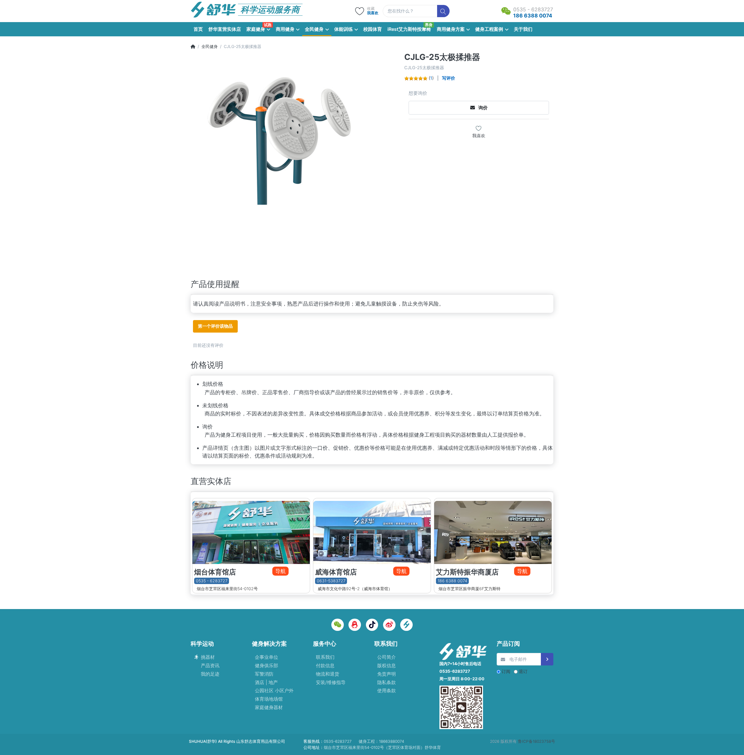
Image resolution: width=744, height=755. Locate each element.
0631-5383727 (331, 580)
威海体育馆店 (336, 572)
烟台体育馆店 (215, 572)
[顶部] (193, 46)
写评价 (448, 78)
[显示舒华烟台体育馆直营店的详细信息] (251, 531)
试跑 (267, 24)
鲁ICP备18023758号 (536, 741)
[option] (296, 157)
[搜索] (443, 11)
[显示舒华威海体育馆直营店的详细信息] (372, 531)
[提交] (547, 659)
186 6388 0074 (452, 580)
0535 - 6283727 (212, 580)
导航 (280, 571)
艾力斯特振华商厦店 (467, 572)
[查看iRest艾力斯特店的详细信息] (493, 531)
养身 (428, 24)
